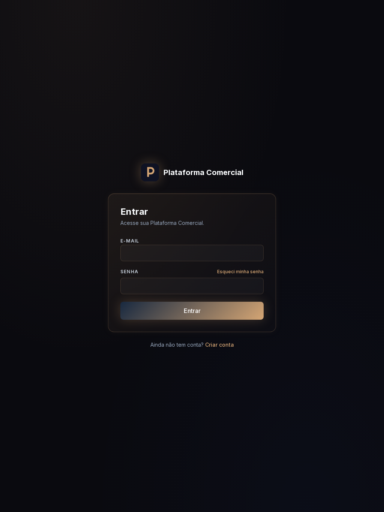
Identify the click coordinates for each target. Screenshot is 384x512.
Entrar (192, 310)
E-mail (129, 241)
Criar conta (219, 344)
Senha (129, 271)
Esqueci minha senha (240, 271)
